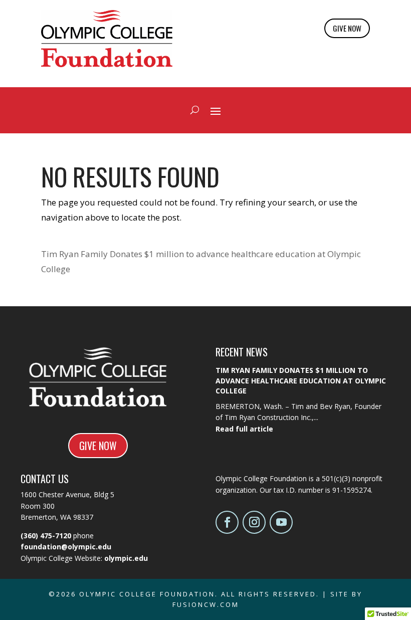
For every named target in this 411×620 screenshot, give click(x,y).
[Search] (194, 110)
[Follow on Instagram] (254, 522)
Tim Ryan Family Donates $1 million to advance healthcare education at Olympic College (301, 380)
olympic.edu (126, 558)
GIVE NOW (347, 28)
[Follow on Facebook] (227, 522)
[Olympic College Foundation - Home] (106, 64)
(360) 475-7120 (46, 535)
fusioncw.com (205, 604)
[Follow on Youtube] (281, 522)
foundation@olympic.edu (66, 546)
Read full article (244, 429)
